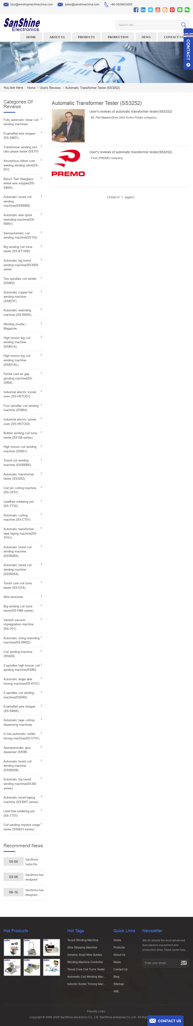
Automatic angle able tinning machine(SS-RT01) (21, 681)
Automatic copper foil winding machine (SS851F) (18, 297)
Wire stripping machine (82, 947)
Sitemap (118, 984)
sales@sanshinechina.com (82, 4)
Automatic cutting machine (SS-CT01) (17, 518)
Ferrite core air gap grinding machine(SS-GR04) (18, 378)
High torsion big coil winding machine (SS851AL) (17, 360)
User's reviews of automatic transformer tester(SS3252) (130, 111)
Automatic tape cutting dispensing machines (19, 722)
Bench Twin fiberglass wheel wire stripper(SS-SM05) (19, 183)
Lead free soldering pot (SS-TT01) (19, 813)
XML (116, 991)
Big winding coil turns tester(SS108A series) (18, 609)
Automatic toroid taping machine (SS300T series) (21, 800)
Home (31, 37)
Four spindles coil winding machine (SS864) (21, 408)
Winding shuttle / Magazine (15, 326)
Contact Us (120, 969)
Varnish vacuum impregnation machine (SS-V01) (18, 624)
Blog (116, 976)
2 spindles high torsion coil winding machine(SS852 (22, 668)
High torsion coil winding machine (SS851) (20, 449)
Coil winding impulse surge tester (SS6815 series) (22, 827)
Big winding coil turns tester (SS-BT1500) (18, 249)
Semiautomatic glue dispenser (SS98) (17, 750)
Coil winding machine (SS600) (18, 654)
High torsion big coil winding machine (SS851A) (17, 342)
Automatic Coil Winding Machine (87, 976)
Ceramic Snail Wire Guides (84, 954)
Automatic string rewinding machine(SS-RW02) (22, 640)
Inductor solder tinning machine (87, 984)
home (31, 88)
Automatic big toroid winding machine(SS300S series (21, 265)
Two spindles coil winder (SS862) (20, 281)
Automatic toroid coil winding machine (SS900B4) (18, 551)
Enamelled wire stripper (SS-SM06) (19, 709)
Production (118, 37)
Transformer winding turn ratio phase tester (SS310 (21, 149)
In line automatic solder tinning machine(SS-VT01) (21, 736)
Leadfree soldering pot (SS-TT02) (19, 504)
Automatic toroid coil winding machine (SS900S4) (18, 569)
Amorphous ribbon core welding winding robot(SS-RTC (21, 165)
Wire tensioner (13, 597)
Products (86, 37)
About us (57, 37)
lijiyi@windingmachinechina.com (32, 4)
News (146, 37)
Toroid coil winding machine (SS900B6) (17, 463)
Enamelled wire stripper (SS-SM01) (19, 136)
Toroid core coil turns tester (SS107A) (18, 585)
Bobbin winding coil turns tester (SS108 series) (20, 435)
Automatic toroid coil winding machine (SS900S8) (18, 766)
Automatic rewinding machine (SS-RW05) (17, 313)
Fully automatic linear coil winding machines (21, 122)
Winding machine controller (85, 962)
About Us (119, 954)
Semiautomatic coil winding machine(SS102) (20, 235)
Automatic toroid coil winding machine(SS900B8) (18, 201)
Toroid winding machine (82, 940)
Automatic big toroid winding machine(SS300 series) (20, 784)
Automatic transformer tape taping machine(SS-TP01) (20, 533)
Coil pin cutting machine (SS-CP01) (20, 490)
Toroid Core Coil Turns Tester (86, 969)
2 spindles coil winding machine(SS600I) (19, 695)
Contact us (173, 37)
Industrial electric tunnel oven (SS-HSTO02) (20, 422)
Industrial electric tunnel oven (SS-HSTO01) (20, 394)
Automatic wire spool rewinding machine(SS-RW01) (19, 219)
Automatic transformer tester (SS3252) (19, 477)
